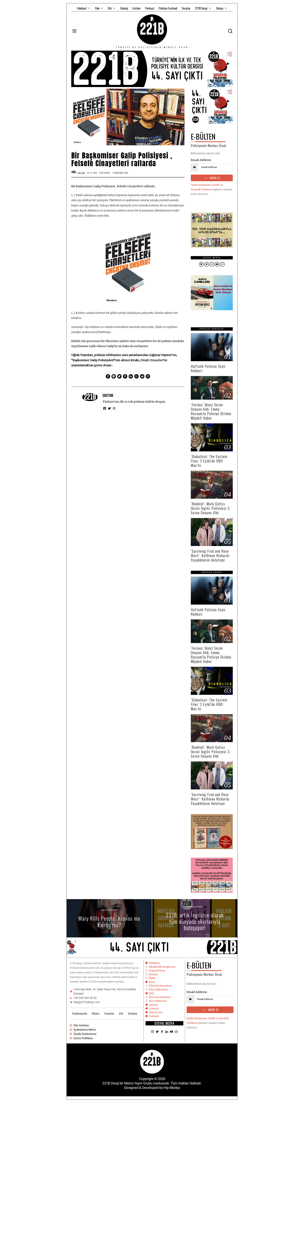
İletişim (132, 1013)
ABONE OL (214, 178)
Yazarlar (186, 8)
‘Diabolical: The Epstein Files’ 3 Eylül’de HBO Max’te (209, 461)
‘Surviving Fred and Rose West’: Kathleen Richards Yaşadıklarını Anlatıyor (210, 555)
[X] (157, 1032)
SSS (121, 1013)
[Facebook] (162, 1032)
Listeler (136, 8)
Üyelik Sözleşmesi (201, 184)
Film (97, 8)
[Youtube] (171, 1032)
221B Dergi (201, 8)
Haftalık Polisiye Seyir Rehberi (208, 368)
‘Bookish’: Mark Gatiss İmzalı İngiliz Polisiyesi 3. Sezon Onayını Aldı (211, 508)
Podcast (149, 8)
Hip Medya (172, 1088)
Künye (95, 1013)
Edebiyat (82, 8)
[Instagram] (152, 1032)
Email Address (201, 160)
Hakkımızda (79, 1013)
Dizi (110, 8)
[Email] (176, 1032)
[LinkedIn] (166, 1032)
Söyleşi (124, 8)
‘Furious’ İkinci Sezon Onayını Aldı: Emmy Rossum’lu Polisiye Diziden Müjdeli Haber (211, 411)
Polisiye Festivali (168, 8)
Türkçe (219, 8)
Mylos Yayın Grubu (138, 1083)
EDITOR (108, 395)
